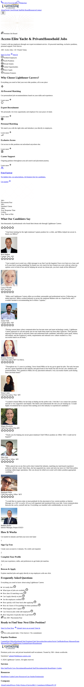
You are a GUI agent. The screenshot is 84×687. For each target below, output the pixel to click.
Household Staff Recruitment (35, 668)
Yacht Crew (9, 10)
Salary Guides (57, 668)
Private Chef (11, 643)
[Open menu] (3, 13)
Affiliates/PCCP (50, 685)
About (3, 10)
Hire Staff (4, 668)
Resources (32, 10)
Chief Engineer (27, 641)
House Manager (69, 641)
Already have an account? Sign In (28, 628)
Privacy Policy (16, 685)
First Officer (10, 641)
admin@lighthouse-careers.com (20, 656)
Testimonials (39, 677)
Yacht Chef (56, 641)
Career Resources (20, 677)
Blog (2, 677)
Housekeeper (37, 643)
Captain (3, 641)
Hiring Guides (9, 677)
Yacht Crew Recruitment (16, 668)
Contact (39, 10)
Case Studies (30, 677)
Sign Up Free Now (7, 628)
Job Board (25, 10)
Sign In (15, 55)
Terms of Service (26, 685)
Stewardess (48, 641)
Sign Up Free (5, 55)
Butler (62, 641)
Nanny (30, 643)
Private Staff (17, 10)
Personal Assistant (22, 643)
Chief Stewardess (38, 641)
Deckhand (18, 641)
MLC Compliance (38, 685)
